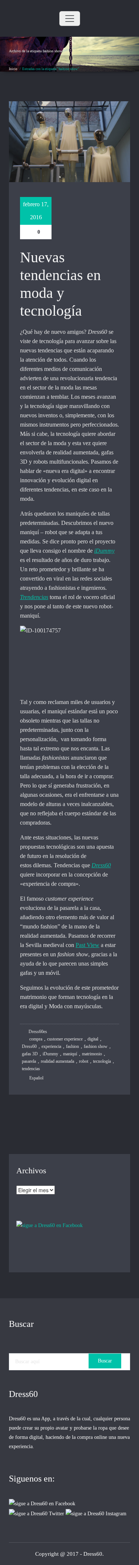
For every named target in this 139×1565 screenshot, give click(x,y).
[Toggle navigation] (69, 18)
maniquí (70, 1053)
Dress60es (37, 1031)
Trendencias (34, 597)
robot (83, 1061)
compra (35, 1039)
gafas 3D (30, 1053)
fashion (72, 1046)
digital (92, 1039)
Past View (87, 945)
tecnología (102, 1061)
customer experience (65, 1039)
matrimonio (92, 1053)
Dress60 (101, 865)
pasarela (29, 1061)
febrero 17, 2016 (36, 210)
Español (36, 1078)
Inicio (13, 69)
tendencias (31, 1068)
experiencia (51, 1046)
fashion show (95, 1046)
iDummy (104, 551)
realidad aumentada (57, 1061)
